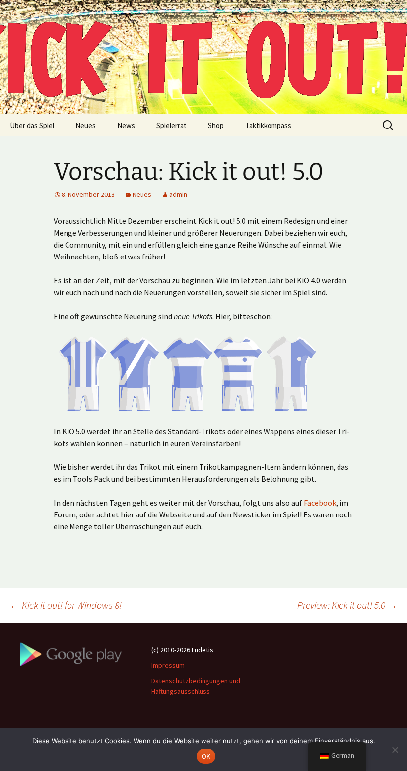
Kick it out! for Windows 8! (66, 605)
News (126, 125)
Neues (85, 125)
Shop (216, 125)
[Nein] (395, 750)
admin (178, 194)
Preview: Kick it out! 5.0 (347, 605)
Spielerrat (171, 125)
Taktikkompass (268, 125)
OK (206, 756)
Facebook (320, 503)
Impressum (168, 665)
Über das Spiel (32, 125)
